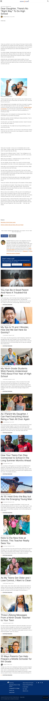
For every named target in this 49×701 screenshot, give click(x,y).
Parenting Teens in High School (13, 230)
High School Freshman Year (6, 6)
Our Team (25, 688)
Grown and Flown (24, 1)
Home (2, 230)
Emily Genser (6, 583)
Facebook (25, 251)
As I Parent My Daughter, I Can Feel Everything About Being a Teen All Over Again (15, 416)
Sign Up (27, 264)
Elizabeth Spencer (7, 16)
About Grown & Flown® (28, 682)
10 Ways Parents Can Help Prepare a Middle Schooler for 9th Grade (16, 659)
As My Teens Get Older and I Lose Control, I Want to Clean (16, 579)
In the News (25, 686)
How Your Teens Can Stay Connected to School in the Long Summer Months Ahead (16, 458)
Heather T (5, 664)
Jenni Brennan (6, 335)
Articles (5, 230)
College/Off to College (14, 688)
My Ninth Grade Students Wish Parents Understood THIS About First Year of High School (16, 372)
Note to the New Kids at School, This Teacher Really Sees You (15, 540)
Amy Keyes (5, 463)
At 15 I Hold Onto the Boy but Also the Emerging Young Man (16, 497)
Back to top (45, 697)
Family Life (11, 690)
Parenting (11, 682)
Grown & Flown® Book (28, 684)
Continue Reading (7, 304)
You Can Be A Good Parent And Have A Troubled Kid (14, 291)
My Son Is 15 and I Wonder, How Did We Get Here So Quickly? (15, 330)
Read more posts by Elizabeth (13, 253)
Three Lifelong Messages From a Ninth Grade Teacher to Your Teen (15, 618)
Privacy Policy (22, 697)
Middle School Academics (5, 453)
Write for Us (25, 691)
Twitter (30, 251)
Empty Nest (11, 692)
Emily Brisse (6, 379)
